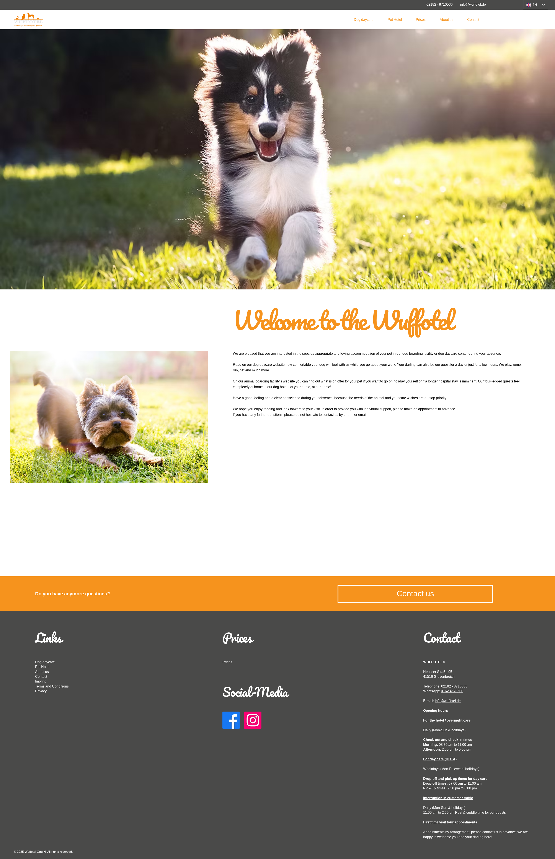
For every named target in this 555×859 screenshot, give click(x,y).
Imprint (40, 681)
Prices (227, 662)
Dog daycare (45, 662)
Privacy (41, 691)
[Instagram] (252, 720)
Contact (41, 676)
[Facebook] (231, 720)
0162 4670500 (452, 691)
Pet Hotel (42, 667)
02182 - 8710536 (454, 686)
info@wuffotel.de (448, 701)
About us (42, 672)
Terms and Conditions (52, 686)
